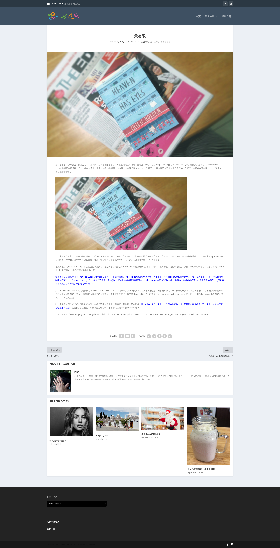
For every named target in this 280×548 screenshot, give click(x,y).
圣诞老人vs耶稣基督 (151, 433)
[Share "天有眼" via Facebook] (122, 336)
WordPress (94, 544)
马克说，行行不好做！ (74, 3)
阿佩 (122, 41)
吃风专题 (209, 16)
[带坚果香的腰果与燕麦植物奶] (208, 435)
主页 (198, 16)
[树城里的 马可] (117, 419)
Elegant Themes (67, 544)
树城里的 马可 (102, 435)
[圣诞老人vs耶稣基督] (162, 418)
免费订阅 (51, 528)
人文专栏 (145, 41)
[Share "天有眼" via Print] (133, 336)
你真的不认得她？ (58, 440)
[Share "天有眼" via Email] (127, 336)
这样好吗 (154, 41)
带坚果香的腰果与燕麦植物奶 (201, 468)
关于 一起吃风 (53, 521)
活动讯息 (226, 16)
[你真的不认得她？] (71, 421)
